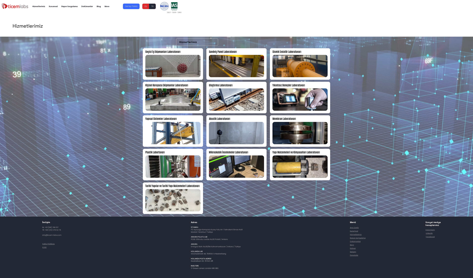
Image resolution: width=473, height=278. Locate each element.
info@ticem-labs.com (51, 235)
